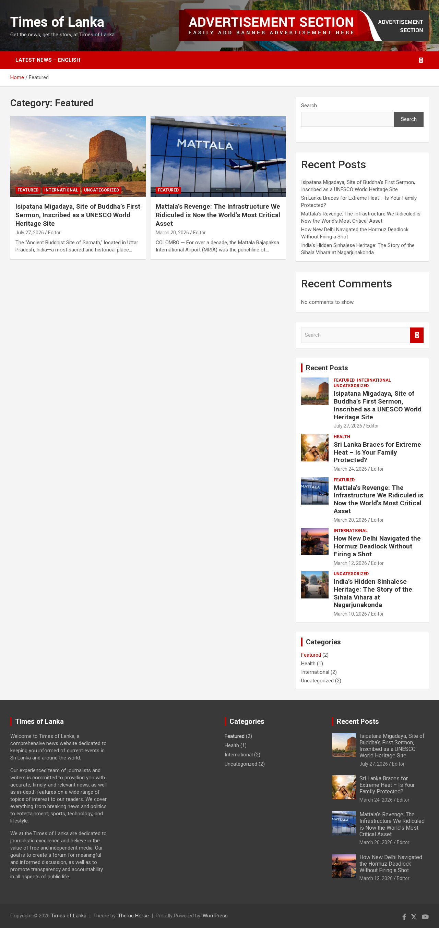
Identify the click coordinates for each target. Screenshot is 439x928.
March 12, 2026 (350, 563)
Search (309, 105)
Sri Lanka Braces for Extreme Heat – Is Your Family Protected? (377, 452)
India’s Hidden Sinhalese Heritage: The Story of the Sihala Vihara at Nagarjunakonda (373, 593)
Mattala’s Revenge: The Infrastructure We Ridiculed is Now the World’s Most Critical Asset (218, 214)
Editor (54, 232)
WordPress (215, 916)
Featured (27, 190)
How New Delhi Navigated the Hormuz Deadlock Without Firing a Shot (377, 546)
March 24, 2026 (350, 469)
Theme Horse (133, 916)
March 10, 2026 (350, 614)
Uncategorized (101, 190)
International (61, 190)
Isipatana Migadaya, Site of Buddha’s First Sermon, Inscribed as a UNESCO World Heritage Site (77, 214)
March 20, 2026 (172, 232)
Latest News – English (47, 60)
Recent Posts (327, 368)
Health (342, 436)
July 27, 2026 (29, 232)
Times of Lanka (57, 22)
